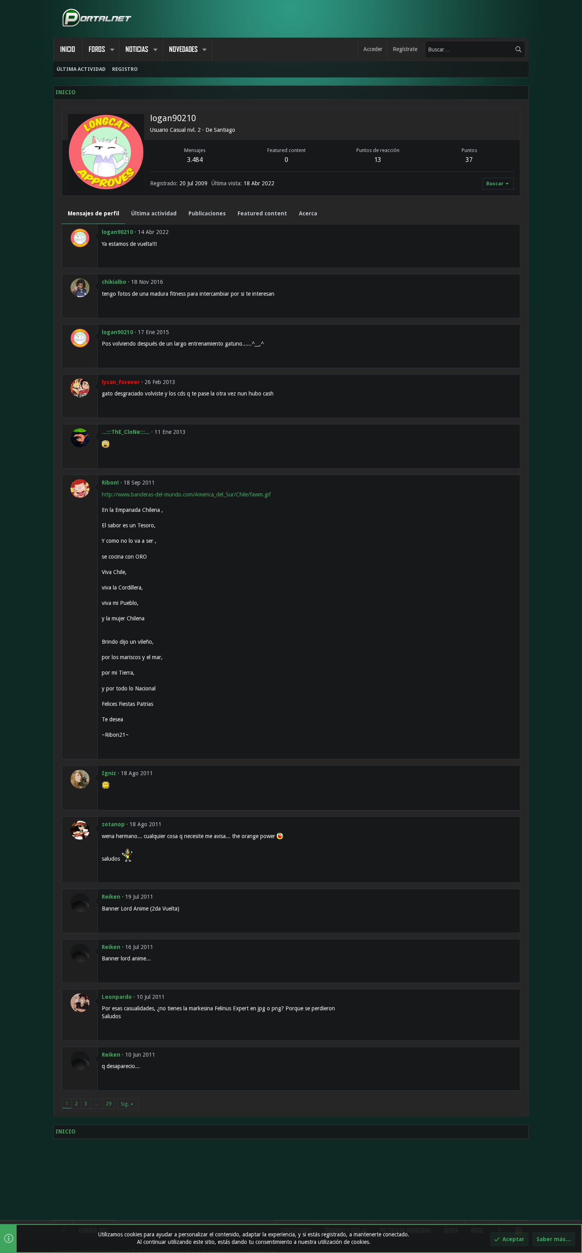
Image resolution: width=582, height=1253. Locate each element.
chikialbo (114, 282)
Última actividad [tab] (154, 213)
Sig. (125, 1104)
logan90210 (117, 232)
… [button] (96, 1104)
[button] (112, 49)
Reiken (111, 897)
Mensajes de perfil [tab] (93, 213)
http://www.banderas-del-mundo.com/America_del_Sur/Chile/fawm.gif (186, 494)
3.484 (195, 160)
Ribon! (110, 482)
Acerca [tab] (308, 213)
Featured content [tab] (262, 213)
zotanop (113, 824)
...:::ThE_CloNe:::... (126, 432)
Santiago (224, 130)
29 (108, 1104)
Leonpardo (117, 997)
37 (469, 160)
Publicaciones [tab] (207, 213)
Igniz (109, 773)
